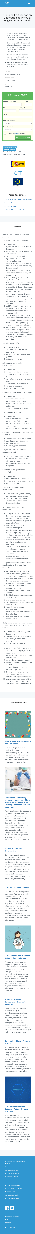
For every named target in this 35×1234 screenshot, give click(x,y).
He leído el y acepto (16, 133)
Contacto (8, 1223)
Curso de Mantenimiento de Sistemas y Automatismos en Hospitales (16, 1109)
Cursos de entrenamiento (13, 1188)
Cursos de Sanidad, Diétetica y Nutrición (18, 199)
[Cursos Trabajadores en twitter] (12, 1210)
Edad (26, 102)
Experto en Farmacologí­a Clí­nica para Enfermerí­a (18, 742)
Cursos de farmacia (9, 149)
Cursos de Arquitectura (12, 1185)
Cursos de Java (10, 1167)
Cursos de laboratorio (11, 206)
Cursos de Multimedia (12, 1176)
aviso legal (17, 133)
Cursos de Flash (10, 1192)
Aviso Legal (8, 1213)
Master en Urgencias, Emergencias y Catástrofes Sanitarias (15, 1001)
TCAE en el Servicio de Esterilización (13, 849)
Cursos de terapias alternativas (14, 210)
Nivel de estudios (8, 127)
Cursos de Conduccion (12, 1195)
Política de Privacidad (12, 1216)
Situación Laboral (9, 120)
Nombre (9, 102)
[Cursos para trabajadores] (6, 3)
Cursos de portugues (11, 1170)
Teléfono (6, 108)
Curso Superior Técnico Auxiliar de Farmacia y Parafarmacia (17, 957)
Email (5, 114)
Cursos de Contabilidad (12, 1173)
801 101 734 (11, 1228)
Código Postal (23, 108)
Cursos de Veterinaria (12, 1198)
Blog (6, 1219)
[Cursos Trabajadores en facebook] (7, 1210)
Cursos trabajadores (10, 147)
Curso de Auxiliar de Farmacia (17, 888)
